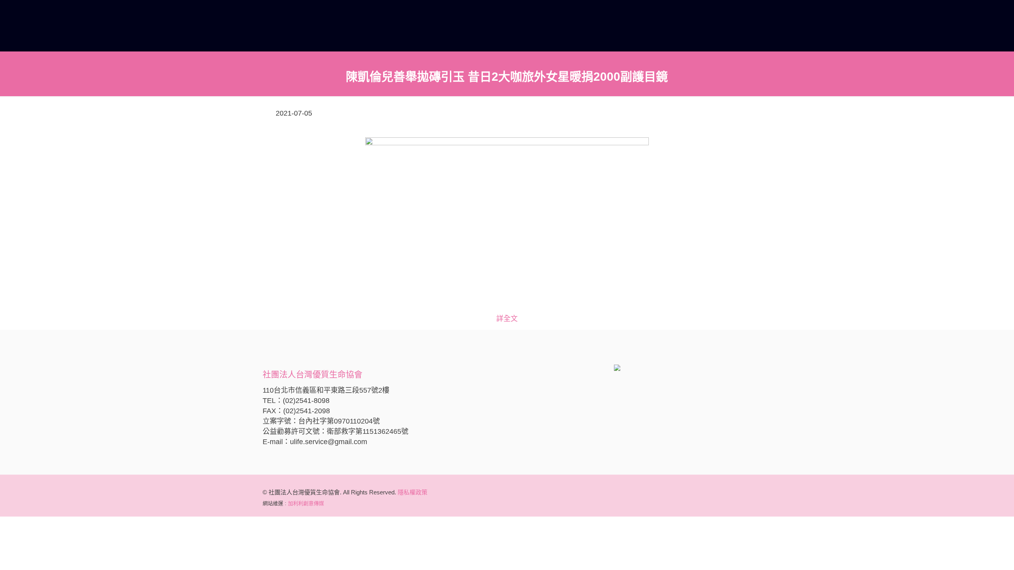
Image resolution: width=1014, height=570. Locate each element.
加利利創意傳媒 (306, 503)
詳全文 (507, 319)
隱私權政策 (412, 492)
